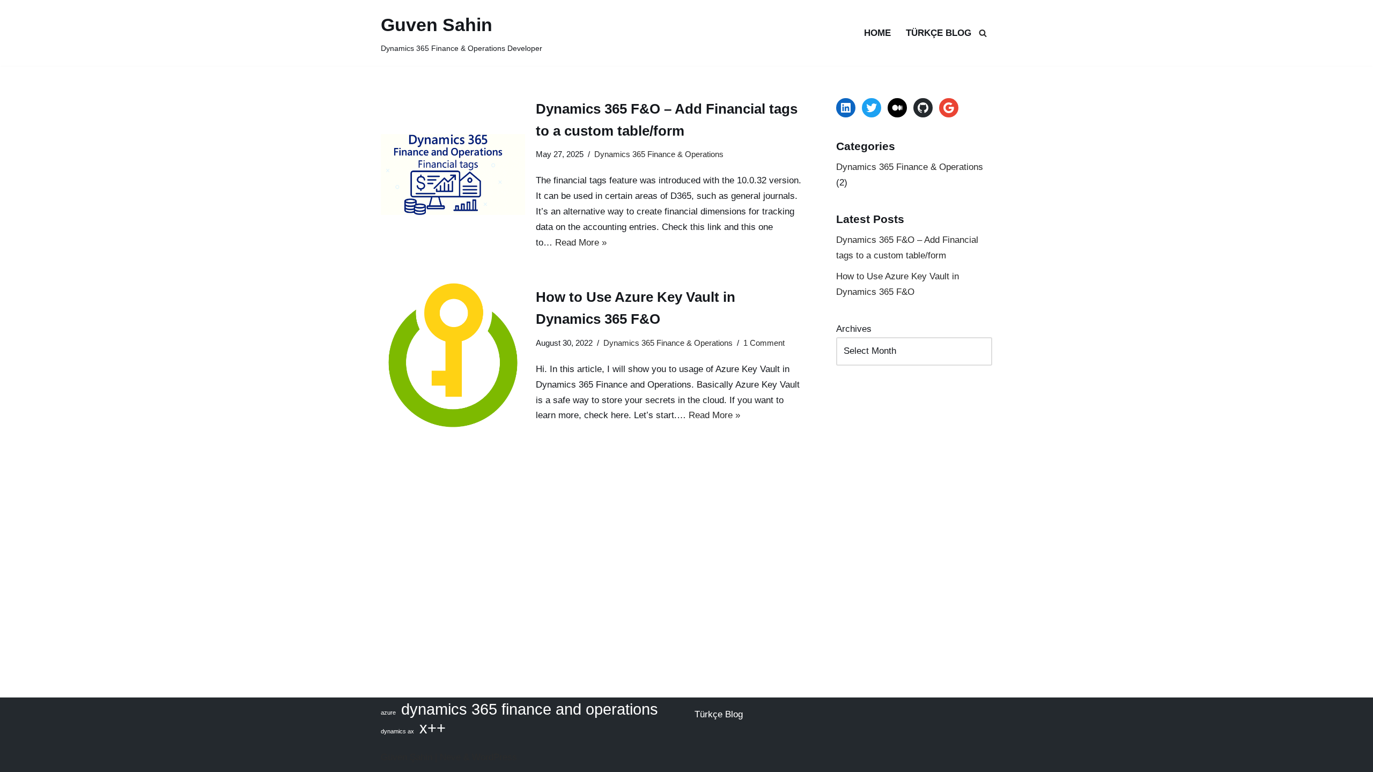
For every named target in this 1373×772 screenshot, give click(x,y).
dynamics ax (397, 731)
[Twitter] (871, 107)
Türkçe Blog (719, 714)
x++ (432, 728)
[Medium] (897, 107)
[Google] (948, 107)
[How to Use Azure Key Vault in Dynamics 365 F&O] (453, 355)
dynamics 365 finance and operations (529, 709)
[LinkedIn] (845, 107)
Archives (854, 329)
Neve (450, 757)
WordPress (494, 757)
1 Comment (764, 342)
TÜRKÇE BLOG (938, 33)
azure (388, 712)
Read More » (581, 242)
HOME (877, 33)
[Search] (983, 33)
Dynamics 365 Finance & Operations (659, 154)
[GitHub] (923, 107)
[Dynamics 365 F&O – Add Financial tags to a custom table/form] (453, 174)
